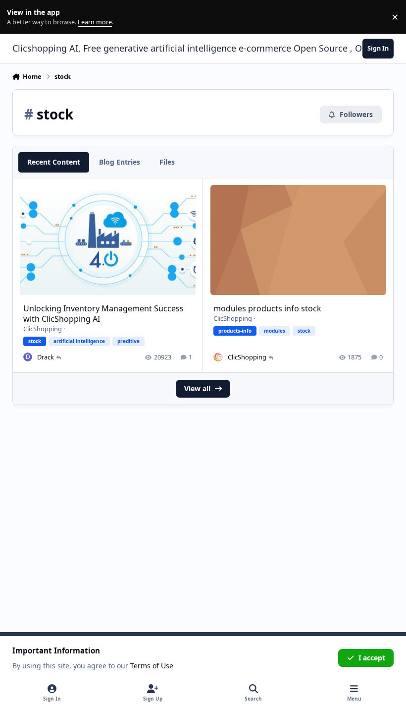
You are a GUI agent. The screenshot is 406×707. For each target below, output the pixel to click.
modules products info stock (267, 308)
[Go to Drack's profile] (27, 357)
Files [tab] (167, 162)
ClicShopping (42, 328)
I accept (371, 657)
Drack (45, 357)
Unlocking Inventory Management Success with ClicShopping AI (103, 313)
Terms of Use (151, 665)
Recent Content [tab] (53, 162)
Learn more (19, 17)
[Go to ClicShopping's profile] (217, 357)
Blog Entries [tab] (119, 162)
